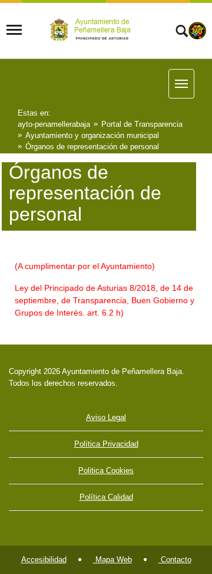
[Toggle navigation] (14, 30)
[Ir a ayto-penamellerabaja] (92, 29)
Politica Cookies (106, 470)
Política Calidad (106, 497)
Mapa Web (112, 559)
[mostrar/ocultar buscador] (181, 32)
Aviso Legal (106, 417)
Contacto (174, 559)
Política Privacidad (106, 443)
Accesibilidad (44, 559)
